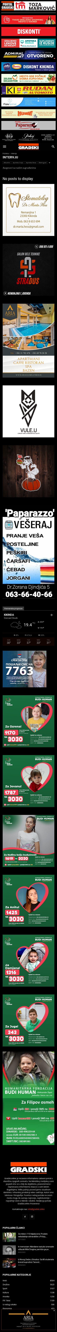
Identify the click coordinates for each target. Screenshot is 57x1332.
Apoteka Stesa (31, 163)
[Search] (53, 146)
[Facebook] (25, 1216)
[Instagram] (32, 1216)
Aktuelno (7, 163)
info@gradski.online (36, 1209)
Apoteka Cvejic (18, 163)
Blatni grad (42, 163)
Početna (6, 153)
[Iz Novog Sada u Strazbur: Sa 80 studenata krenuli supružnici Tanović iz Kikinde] (9, 1262)
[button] (4, 146)
